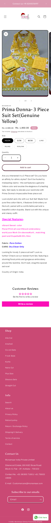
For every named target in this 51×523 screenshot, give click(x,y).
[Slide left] (20, 101)
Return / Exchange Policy (16, 426)
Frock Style (10, 356)
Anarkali (9, 344)
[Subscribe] (40, 499)
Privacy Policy (11, 414)
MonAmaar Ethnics (21, 521)
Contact (8, 444)
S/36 (19, 141)
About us (9, 408)
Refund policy (11, 420)
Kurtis (7, 362)
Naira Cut (9, 368)
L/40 (42, 141)
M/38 (30, 141)
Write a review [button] (25, 304)
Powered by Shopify (35, 521)
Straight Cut (10, 386)
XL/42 (9, 147)
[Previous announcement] (5, 4)
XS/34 (7, 141)
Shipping (14, 131)
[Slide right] (31, 101)
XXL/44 (22, 147)
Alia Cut (8, 338)
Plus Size (9, 374)
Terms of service (12, 438)
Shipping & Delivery (14, 432)
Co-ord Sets (10, 350)
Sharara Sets (11, 380)
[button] (5, 17)
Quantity (5, 152)
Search (8, 403)
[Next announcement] (46, 4)
